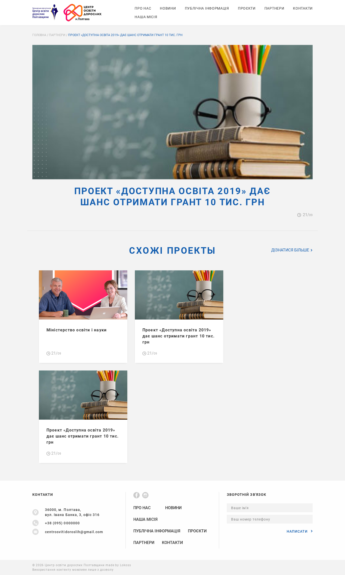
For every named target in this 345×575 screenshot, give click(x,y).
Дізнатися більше (290, 250)
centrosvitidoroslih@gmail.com (74, 532)
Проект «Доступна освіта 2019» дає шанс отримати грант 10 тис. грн (178, 336)
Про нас (143, 8)
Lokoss (125, 565)
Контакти (303, 8)
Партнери (274, 8)
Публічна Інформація (207, 8)
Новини (168, 8)
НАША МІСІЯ (146, 17)
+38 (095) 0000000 (62, 523)
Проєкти (247, 8)
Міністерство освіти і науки (76, 330)
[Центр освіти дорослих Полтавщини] (67, 12)
